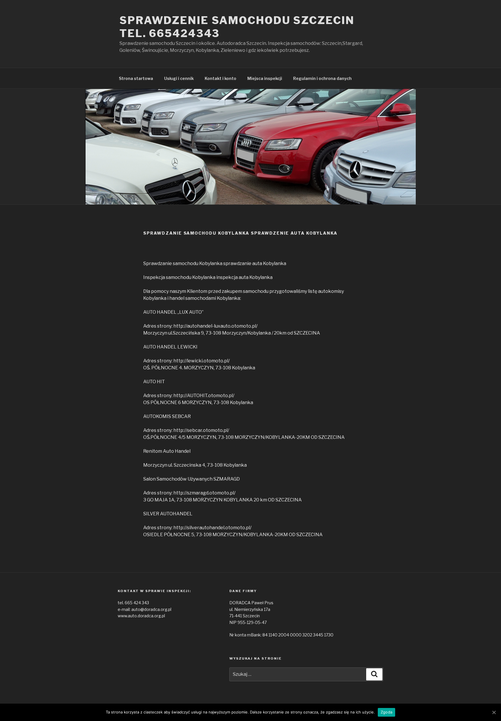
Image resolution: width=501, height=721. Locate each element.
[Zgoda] (494, 712)
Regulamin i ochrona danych (322, 78)
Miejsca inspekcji (264, 78)
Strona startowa (136, 78)
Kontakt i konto (220, 78)
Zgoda (386, 712)
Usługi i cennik (179, 78)
